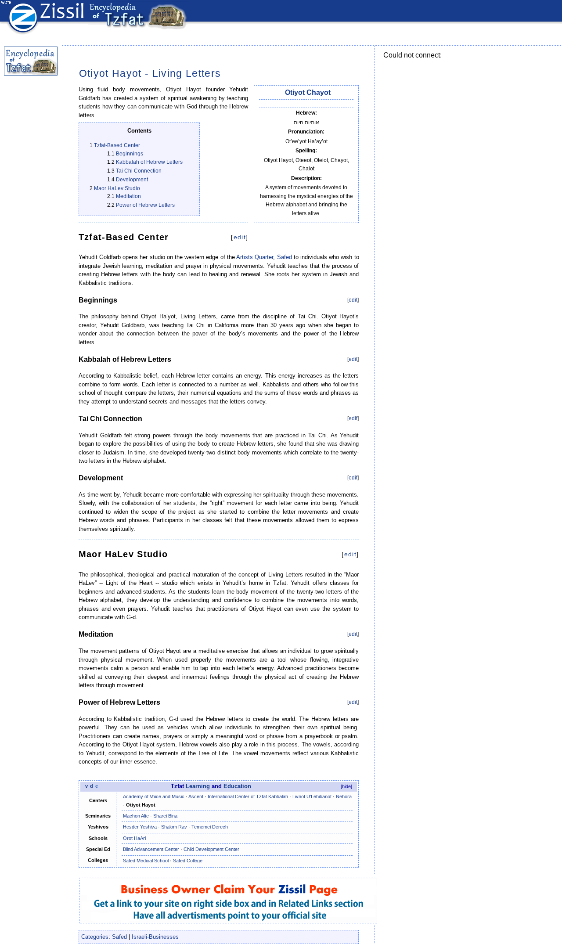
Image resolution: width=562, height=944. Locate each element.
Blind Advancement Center (151, 849)
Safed (284, 257)
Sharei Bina (165, 815)
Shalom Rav (174, 826)
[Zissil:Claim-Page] (229, 899)
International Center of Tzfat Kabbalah (248, 796)
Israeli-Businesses (155, 936)
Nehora (344, 796)
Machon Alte (136, 815)
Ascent (195, 796)
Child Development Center (211, 849)
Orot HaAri (134, 838)
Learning (198, 786)
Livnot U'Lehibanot (311, 796)
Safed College (187, 860)
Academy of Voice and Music (153, 796)
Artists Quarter (254, 257)
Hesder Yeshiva (140, 826)
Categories (94, 936)
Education (237, 786)
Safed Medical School (146, 860)
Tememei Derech (209, 826)
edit (240, 237)
